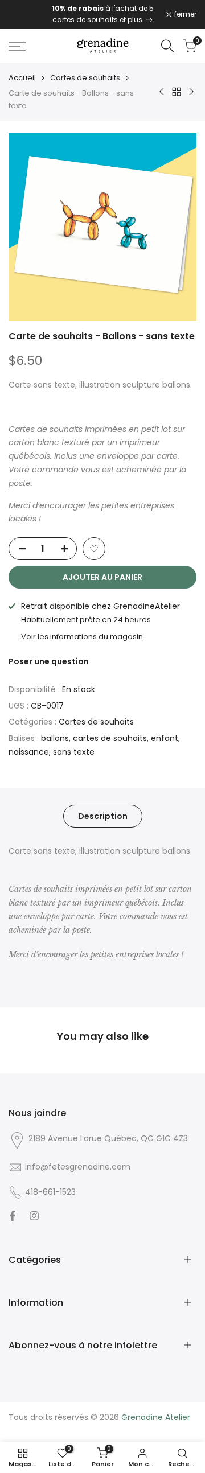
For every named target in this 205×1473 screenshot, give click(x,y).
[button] (94, 548)
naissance (29, 752)
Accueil (22, 77)
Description (103, 816)
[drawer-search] (167, 45)
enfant (164, 738)
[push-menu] (17, 46)
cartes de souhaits (110, 738)
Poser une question (49, 661)
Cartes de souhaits (85, 77)
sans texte (74, 752)
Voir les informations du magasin (82, 636)
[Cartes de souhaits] (149, 19)
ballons (55, 738)
